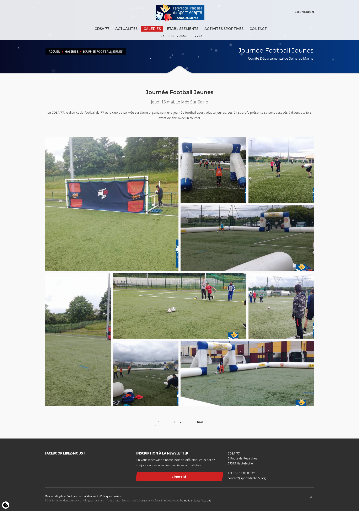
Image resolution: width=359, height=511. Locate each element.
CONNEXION (304, 12)
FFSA (198, 36)
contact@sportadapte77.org (247, 478)
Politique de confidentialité (82, 496)
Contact (258, 29)
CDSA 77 (102, 29)
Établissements (182, 29)
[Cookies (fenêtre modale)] (5, 505)
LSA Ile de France (174, 36)
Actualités (126, 29)
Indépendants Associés (197, 500)
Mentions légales (55, 496)
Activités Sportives (223, 29)
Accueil (54, 51)
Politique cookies (110, 496)
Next (200, 422)
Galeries (152, 29)
